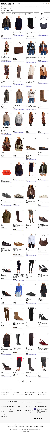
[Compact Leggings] (31, 267)
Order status (11, 411)
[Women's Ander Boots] (18, 340)
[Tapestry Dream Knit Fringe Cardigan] (6, 144)
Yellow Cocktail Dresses (29, 394)
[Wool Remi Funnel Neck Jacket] (18, 96)
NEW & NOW (4, 8)
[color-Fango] (26, 156)
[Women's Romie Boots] (43, 96)
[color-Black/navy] (15, 279)
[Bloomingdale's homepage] (1, 8)
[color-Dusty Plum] (5, 133)
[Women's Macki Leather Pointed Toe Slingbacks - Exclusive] (43, 340)
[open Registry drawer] (46, 4)
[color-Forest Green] (2, 36)
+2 (8, 133)
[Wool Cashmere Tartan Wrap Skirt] (6, 72)
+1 (20, 254)
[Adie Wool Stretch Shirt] (6, 216)
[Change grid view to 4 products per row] (41, 13)
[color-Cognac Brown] (13, 254)
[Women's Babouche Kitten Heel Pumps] (31, 144)
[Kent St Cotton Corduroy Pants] (6, 314)
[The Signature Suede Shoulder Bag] (43, 23)
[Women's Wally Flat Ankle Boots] (18, 314)
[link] (6, 34)
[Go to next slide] (47, 1)
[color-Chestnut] (13, 59)
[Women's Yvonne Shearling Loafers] (6, 192)
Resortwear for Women (5, 392)
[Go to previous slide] (1, 1)
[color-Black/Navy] (13, 279)
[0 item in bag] (48, 4)
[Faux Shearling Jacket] (43, 72)
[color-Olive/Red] (1, 36)
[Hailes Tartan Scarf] (43, 290)
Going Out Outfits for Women (30, 392)
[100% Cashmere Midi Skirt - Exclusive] (31, 169)
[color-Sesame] (1, 133)
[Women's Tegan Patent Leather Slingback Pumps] (43, 314)
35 (30, 381)
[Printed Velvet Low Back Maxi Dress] (43, 119)
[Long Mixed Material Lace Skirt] (18, 364)
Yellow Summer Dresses (42, 394)
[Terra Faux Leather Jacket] (31, 192)
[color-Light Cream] (15, 254)
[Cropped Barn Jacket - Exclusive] (6, 23)
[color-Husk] (13, 327)
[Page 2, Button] (32, 381)
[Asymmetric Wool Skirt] (43, 364)
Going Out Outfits (16, 392)
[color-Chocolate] (15, 59)
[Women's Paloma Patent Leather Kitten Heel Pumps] (6, 241)
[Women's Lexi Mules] (31, 290)
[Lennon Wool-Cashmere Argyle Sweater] (31, 48)
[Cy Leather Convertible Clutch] (6, 169)
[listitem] (25, 1)
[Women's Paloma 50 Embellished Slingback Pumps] (6, 267)
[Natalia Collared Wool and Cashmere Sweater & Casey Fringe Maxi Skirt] (18, 72)
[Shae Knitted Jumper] (18, 169)
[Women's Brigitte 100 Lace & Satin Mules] (43, 267)
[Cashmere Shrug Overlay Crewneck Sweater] (31, 72)
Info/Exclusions (39, 402)
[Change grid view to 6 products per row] (42, 13)
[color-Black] (16, 59)
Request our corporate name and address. (34, 429)
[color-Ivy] (2, 353)
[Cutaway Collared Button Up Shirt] (31, 241)
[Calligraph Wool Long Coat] (6, 96)
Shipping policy (3, 414)
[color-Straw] (4, 133)
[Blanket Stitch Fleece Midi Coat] (31, 119)
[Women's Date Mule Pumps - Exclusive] (6, 364)
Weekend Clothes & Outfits (42, 392)
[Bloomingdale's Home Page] (7, 4)
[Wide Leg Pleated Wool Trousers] (31, 340)
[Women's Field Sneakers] (18, 241)
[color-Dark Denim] (7, 133)
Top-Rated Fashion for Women (18, 394)
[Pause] (48, 1)
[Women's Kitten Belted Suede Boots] (31, 23)
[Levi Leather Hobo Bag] (43, 241)
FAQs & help (2, 411)
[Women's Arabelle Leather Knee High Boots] (31, 364)
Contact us (2, 409)
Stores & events (27, 414)
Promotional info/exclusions (41, 413)
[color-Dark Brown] (15, 352)
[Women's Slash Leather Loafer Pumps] (6, 290)
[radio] (1, 37)
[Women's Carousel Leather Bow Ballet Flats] (43, 192)
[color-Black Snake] (16, 327)
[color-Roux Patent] (27, 302)
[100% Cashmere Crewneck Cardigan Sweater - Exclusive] (18, 23)
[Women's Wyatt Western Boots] (18, 216)
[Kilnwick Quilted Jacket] (43, 169)
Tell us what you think (4, 416)
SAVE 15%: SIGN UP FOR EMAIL (14, 401)
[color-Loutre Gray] (18, 254)
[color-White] (27, 254)
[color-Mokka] (27, 156)
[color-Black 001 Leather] (13, 352)
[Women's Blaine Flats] (43, 144)
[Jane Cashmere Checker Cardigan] (18, 290)
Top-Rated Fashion (4, 394)
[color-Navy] (16, 254)
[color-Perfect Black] (19, 254)
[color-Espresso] (15, 327)
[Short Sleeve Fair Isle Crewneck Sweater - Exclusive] (31, 96)
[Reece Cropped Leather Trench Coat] (6, 340)
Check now (47, 413)
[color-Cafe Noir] (13, 229)
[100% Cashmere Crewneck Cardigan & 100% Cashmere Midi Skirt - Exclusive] (18, 267)
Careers (18, 412)
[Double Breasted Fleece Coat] (18, 144)
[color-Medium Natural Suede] (16, 352)
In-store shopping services (29, 410)
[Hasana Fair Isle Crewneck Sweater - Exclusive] (18, 119)
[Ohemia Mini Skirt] (31, 216)
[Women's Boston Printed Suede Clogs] (18, 192)
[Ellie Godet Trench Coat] (6, 48)
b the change (19, 410)
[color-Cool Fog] (26, 254)
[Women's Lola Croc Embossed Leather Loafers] (43, 216)
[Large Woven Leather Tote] (18, 48)
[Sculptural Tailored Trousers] (31, 314)
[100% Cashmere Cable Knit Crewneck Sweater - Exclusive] (6, 119)
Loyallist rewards (11, 409)
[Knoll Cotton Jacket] (43, 48)
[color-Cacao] (1, 353)
